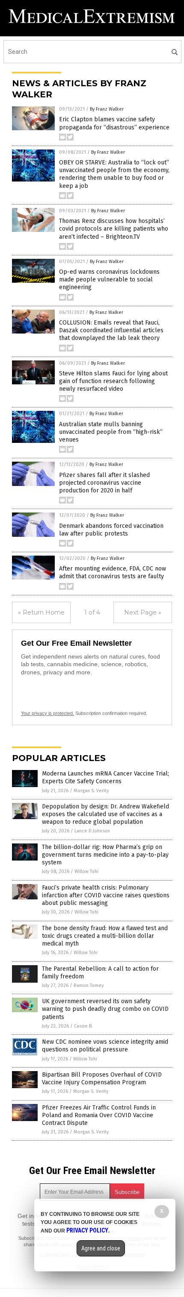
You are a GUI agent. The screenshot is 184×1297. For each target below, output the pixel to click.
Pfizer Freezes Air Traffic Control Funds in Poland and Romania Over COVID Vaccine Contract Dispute (99, 1115)
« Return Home (41, 612)
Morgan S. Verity (91, 790)
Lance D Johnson (92, 831)
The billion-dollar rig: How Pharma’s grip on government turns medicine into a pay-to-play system (105, 854)
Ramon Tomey (89, 985)
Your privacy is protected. (47, 713)
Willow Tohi (86, 871)
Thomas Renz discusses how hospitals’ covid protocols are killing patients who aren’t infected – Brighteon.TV (113, 228)
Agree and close (100, 1248)
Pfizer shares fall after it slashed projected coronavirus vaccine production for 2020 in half (104, 482)
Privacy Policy (87, 1230)
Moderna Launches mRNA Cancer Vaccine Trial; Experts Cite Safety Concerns (105, 777)
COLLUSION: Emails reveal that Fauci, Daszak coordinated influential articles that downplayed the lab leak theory (111, 330)
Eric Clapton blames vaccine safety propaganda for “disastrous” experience (114, 123)
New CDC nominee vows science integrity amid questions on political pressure (105, 1045)
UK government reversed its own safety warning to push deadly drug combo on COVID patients (105, 1009)
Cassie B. (83, 1026)
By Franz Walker (107, 109)
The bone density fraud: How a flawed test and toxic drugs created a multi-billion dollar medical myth (105, 936)
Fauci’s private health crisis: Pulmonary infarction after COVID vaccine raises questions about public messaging (105, 895)
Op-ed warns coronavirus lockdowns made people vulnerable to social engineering (109, 279)
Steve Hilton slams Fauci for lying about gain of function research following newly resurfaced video (113, 381)
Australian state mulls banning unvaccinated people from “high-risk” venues (111, 432)
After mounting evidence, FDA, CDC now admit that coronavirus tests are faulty (112, 572)
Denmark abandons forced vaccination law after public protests (111, 529)
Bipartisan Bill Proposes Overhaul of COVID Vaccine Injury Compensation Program (102, 1078)
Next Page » (142, 612)
